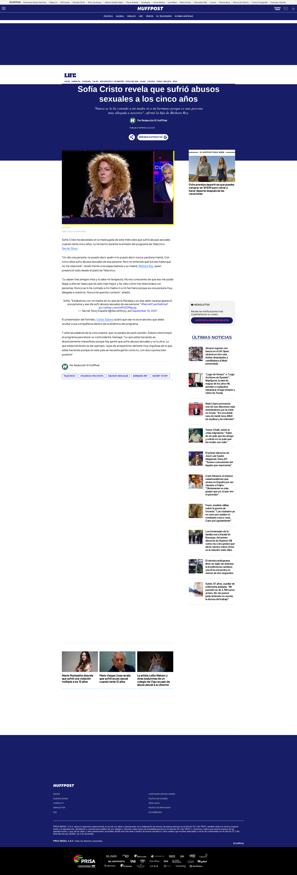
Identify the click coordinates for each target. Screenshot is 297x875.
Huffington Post (117, 861)
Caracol (203, 856)
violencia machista (91, 376)
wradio (143, 861)
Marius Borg (224, 2)
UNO (134, 861)
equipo (56, 794)
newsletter (59, 808)
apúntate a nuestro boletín (212, 320)
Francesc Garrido (278, 2)
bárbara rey (140, 376)
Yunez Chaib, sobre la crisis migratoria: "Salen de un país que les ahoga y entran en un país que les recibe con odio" (219, 436)
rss (55, 812)
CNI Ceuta (64, 2)
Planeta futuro (190, 861)
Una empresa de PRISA (86, 858)
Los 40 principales (128, 856)
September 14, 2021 (144, 311)
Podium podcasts (142, 866)
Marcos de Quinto (241, 2)
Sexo (175, 81)
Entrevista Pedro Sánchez (35, 2)
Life (70, 75)
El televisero (164, 16)
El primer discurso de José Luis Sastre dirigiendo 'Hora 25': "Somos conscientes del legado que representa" (219, 459)
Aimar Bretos (159, 2)
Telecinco (69, 376)
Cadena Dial (167, 861)
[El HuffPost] (150, 8)
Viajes (95, 81)
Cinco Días (155, 861)
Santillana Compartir (159, 856)
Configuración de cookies (161, 794)
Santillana (142, 856)
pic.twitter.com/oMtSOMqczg (117, 307)
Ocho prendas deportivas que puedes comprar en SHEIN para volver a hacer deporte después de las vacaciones (211, 189)
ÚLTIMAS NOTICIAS (184, 16)
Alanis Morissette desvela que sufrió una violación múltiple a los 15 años (77, 678)
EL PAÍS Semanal (178, 861)
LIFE (141, 16)
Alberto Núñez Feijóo (114, 2)
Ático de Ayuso (94, 2)
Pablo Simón (185, 2)
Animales (75, 81)
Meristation (196, 866)
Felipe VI (53, 2)
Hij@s (143, 81)
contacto (58, 803)
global (120, 16)
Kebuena (200, 861)
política (108, 16)
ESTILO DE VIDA (132, 81)
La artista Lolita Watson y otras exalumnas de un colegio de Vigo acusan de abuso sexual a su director (153, 680)
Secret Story (69, 248)
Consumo (86, 81)
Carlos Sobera (105, 319)
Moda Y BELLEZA (164, 81)
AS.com (182, 856)
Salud (67, 81)
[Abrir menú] (4, 8)
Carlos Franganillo (260, 2)
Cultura (151, 81)
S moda (168, 866)
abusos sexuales (118, 376)
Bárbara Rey (146, 266)
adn (192, 856)
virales (131, 16)
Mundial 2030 (79, 2)
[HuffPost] (63, 785)
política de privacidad (159, 808)
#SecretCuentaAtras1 (154, 304)
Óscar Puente (132, 2)
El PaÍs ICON (155, 866)
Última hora (277, 8)
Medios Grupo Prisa (86, 866)
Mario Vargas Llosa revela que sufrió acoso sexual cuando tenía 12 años (114, 678)
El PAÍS (113, 856)
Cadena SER (172, 856)
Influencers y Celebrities (112, 81)
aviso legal (154, 803)
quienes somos (60, 799)
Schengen (145, 2)
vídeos (149, 16)
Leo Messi (172, 2)
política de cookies (158, 799)
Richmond (111, 866)
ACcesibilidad (155, 812)
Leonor (213, 2)
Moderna (126, 866)
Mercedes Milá (200, 2)
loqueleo (182, 866)
